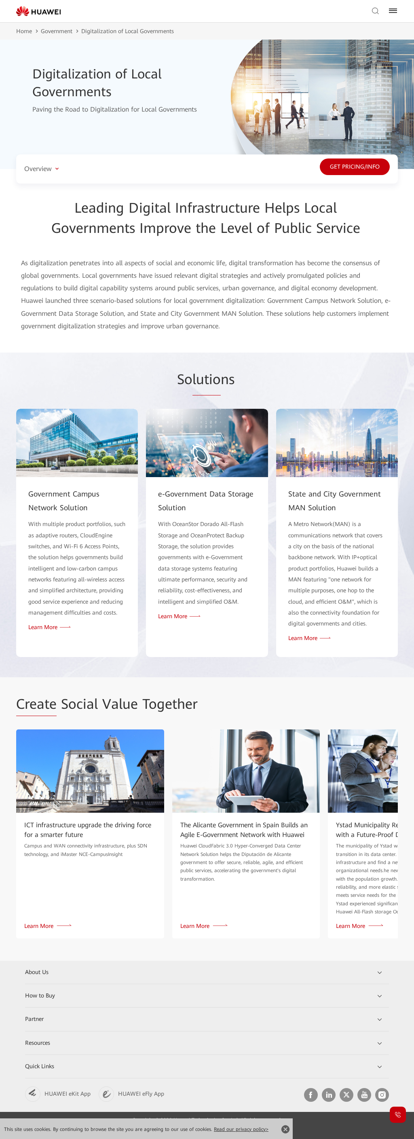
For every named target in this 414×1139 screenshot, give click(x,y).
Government (56, 31)
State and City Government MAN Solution (334, 501)
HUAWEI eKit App (67, 1093)
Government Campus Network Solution (63, 501)
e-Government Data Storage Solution (205, 501)
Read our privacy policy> (241, 1129)
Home (24, 31)
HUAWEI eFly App (141, 1093)
